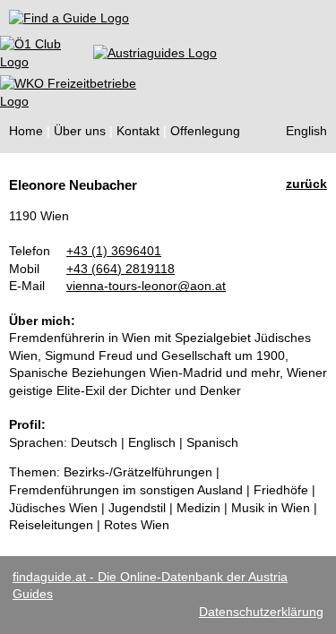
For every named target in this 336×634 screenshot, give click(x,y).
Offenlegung (205, 131)
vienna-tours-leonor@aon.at (146, 285)
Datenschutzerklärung (261, 611)
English (306, 131)
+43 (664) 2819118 (120, 268)
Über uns (80, 131)
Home (26, 131)
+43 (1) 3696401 (113, 251)
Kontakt (137, 131)
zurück (306, 183)
